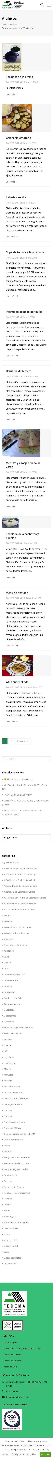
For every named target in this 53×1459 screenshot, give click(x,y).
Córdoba (8, 986)
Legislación (9, 1057)
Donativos (9, 1021)
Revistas (8, 1198)
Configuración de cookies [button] (24, 1454)
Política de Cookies (12, 1360)
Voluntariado (10, 1263)
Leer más (10, 94)
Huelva (7, 1045)
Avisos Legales (10, 1342)
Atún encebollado (17, 682)
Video (6, 1251)
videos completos (12, 1257)
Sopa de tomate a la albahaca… (26, 252)
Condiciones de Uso (13, 1354)
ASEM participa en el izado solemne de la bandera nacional (23, 812)
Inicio (4, 24)
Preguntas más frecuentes (17, 1157)
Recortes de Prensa (14, 1187)
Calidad (7, 962)
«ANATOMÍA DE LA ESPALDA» (18, 794)
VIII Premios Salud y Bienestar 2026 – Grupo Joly (24, 787)
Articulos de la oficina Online (17, 927)
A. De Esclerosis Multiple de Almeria (21, 868)
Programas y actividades (16, 1169)
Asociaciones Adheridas (15, 945)
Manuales (8, 1074)
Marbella (8, 1080)
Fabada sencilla (16, 197)
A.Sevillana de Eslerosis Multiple (19, 909)
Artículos (8, 921)
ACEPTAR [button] (45, 1454)
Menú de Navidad (17, 593)
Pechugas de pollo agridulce (24, 311)
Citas (6, 968)
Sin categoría (10, 1216)
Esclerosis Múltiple (13, 1033)
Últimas (7, 1234)
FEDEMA (14, 82)
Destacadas (10, 1009)
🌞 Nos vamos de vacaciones (18, 779)
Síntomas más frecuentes (16, 1222)
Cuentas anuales (12, 1004)
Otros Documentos (13, 1139)
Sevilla (7, 1210)
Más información (12, 1086)
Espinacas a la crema (19, 77)
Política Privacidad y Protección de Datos (22, 1348)
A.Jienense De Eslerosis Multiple (19, 891)
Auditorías (9, 950)
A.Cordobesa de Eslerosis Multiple (20, 874)
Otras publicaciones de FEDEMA (19, 1133)
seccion (7, 1204)
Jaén (6, 1051)
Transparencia (11, 1228)
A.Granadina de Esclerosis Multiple (20, 885)
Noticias (8, 1110)
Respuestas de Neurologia (17, 1192)
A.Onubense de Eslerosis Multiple (20, 903)
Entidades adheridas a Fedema (19, 1027)
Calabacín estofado (18, 138)
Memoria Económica (13, 1092)
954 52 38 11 (12, 1391)
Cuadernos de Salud (13, 998)
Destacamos (10, 1015)
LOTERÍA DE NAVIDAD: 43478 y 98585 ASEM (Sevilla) (25, 802)
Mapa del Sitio (10, 1366)
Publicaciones (10, 1175)
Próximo (21, 741)
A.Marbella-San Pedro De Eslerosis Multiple (25, 897)
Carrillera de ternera (18, 371)
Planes (7, 1145)
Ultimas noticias (11, 1240)
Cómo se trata (11, 980)
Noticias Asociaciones (14, 1122)
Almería (7, 915)
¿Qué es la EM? (11, 862)
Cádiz (6, 956)
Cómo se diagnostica (14, 974)
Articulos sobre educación (16, 933)
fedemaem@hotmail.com (18, 1397)
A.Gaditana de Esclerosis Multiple (20, 880)
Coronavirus (10, 992)
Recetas (8, 1181)
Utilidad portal (11, 1246)
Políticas (8, 1151)
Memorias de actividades (16, 1098)
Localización (9, 1063)
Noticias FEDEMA (12, 1128)
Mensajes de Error (13, 1104)
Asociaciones (10, 939)
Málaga (7, 1068)
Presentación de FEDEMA (16, 1163)
